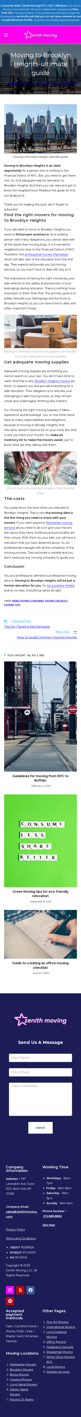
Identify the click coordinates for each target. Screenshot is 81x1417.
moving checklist (56, 600)
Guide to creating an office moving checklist (40, 965)
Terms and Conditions (21, 1238)
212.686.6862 (52, 1216)
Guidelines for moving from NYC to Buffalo (40, 778)
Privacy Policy (15, 1229)
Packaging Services (59, 1347)
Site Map (48, 1225)
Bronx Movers (19, 1374)
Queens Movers (21, 1379)
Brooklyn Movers (21, 1369)
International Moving (60, 1327)
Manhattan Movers (23, 1364)
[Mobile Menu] (6, 34)
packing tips (12, 604)
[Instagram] (10, 1290)
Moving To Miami (21, 1399)
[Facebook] (30, 1290)
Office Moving (56, 1342)
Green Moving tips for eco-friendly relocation (40, 894)
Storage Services (57, 1372)
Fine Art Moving (57, 1322)
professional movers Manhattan (46, 254)
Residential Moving (59, 1352)
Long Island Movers (23, 1384)
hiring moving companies (28, 600)
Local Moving (55, 1367)
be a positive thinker (61, 585)
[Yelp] (20, 1290)
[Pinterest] (10, 1301)
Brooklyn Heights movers (52, 381)
